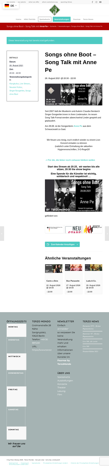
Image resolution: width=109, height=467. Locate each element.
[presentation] (53, 270)
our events (11, 2)
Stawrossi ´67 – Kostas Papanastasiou (91, 335)
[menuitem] (11, 2)
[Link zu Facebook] (92, 2)
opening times (66, 2)
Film (59, 394)
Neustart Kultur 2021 (90, 351)
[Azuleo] (2, 233)
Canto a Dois (52, 281)
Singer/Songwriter (16, 90)
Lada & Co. (91, 281)
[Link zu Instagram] (96, 2)
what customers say (50, 2)
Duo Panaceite (72, 281)
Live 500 (86, 346)
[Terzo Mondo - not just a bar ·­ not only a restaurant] (54, 10)
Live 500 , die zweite (90, 341)
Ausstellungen (65, 380)
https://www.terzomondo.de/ (47, 350)
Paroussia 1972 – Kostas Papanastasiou (92, 327)
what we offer (34, 2)
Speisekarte (63, 377)
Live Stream (25, 83)
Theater (61, 387)
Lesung (61, 391)
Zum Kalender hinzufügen (63, 244)
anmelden (62, 329)
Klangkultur (14, 83)
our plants (22, 2)
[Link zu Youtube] (100, 2)
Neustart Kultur (15, 87)
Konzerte (62, 384)
